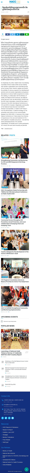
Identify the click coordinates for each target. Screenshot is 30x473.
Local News (4, 157)
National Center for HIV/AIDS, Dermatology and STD (15, 456)
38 (10, 195)
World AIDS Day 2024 (10, 384)
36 (8, 227)
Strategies (5, 434)
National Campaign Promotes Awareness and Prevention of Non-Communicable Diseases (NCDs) (16, 369)
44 (9, 311)
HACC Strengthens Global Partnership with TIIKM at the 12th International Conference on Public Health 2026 (14, 191)
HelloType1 (5, 442)
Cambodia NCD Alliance (9, 459)
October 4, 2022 (4, 12)
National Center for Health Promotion (13, 462)
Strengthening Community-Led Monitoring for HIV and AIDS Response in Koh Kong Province (14, 162)
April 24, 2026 (4, 311)
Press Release (6, 439)
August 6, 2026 (5, 195)
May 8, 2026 (4, 255)
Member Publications (8, 437)
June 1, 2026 (4, 227)
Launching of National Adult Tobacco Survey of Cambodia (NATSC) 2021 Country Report (11, 353)
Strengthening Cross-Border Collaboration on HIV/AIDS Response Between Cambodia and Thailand (16, 377)
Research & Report (8, 429)
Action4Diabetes (7, 464)
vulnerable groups (8, 128)
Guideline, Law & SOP (8, 432)
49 (9, 283)
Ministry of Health (7, 451)
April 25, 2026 (4, 283)
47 (8, 255)
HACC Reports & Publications (10, 427)
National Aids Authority (9, 453)
